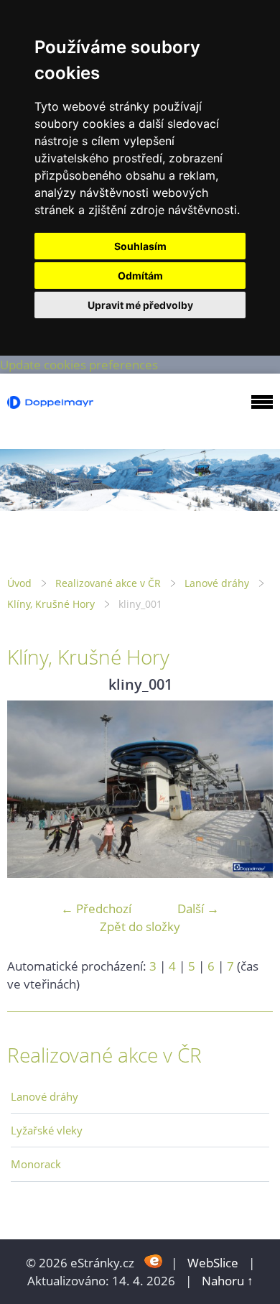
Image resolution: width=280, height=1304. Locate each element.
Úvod (19, 583)
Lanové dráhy (217, 583)
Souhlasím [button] (140, 246)
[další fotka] (249, 789)
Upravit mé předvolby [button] (140, 305)
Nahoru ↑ (227, 1280)
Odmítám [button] (140, 275)
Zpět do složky (140, 926)
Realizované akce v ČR (108, 583)
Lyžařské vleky (47, 1130)
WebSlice (212, 1262)
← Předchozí (96, 908)
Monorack (36, 1164)
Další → (198, 908)
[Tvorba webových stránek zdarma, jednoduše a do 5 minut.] (154, 1261)
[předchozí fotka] (30, 789)
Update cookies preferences (79, 364)
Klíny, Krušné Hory (51, 604)
